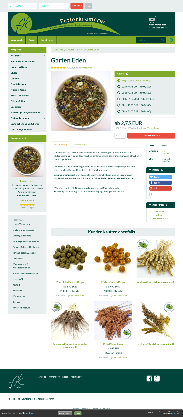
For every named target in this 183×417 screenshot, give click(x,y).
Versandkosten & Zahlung (24, 253)
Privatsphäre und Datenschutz (26, 273)
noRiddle (178, 412)
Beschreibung (60, 144)
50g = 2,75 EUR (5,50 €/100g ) (136, 80)
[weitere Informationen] (161, 194)
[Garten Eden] (81, 101)
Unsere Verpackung (21, 224)
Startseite (58, 49)
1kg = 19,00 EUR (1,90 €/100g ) (137, 105)
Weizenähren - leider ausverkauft (156, 282)
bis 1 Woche (165, 152)
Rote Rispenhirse (113, 344)
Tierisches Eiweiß (20, 95)
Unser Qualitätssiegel (22, 236)
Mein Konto (77, 376)
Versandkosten (154, 128)
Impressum (17, 290)
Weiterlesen (26, 200)
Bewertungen (86, 68)
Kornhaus (16, 55)
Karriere (16, 302)
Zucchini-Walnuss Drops (70, 282)
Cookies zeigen (64, 413)
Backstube (16, 107)
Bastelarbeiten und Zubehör (25, 124)
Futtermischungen (20, 118)
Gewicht (121, 73)
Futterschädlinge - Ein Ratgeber (26, 247)
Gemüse (15, 78)
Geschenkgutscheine (21, 129)
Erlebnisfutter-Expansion (24, 230)
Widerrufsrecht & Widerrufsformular (21, 266)
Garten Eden (92, 49)
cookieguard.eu (176, 413)
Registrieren (47, 40)
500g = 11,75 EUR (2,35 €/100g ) (138, 99)
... (89, 6)
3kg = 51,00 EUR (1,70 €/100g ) (137, 111)
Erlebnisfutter (18, 101)
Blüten (14, 72)
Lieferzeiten (18, 258)
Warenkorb (17, 40)
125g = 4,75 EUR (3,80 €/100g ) (137, 86)
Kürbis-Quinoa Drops (113, 282)
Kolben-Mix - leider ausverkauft (156, 344)
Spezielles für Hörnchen (23, 61)
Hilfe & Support (160, 218)
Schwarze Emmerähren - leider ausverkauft (70, 346)
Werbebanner (19, 296)
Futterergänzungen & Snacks (25, 112)
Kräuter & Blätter (74, 49)
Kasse (32, 40)
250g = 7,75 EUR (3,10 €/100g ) (137, 92)
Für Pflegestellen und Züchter (26, 241)
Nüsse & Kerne (18, 89)
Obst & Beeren (18, 84)
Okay (78, 413)
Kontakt (16, 285)
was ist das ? (30, 413)
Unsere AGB (18, 279)
